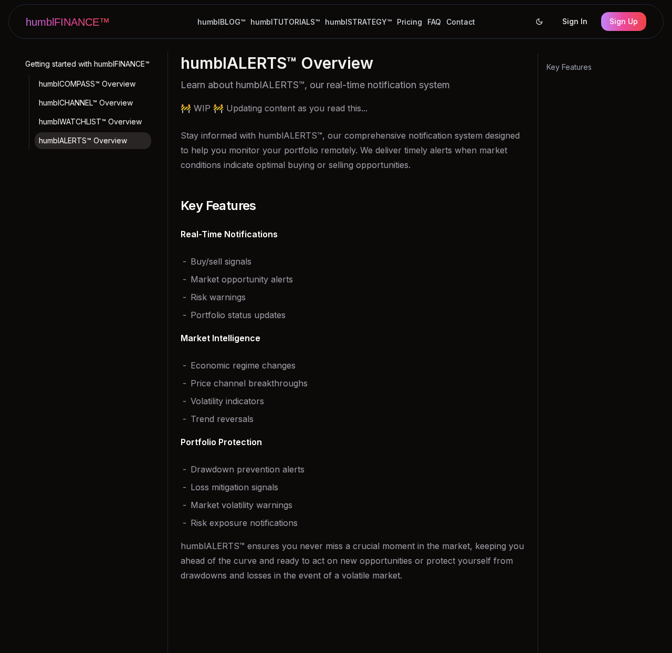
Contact (460, 21)
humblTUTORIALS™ (285, 21)
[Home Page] (72, 21)
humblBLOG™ (221, 21)
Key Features (569, 66)
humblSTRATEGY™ (358, 21)
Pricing (409, 21)
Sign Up (624, 21)
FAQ (434, 21)
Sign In (574, 21)
